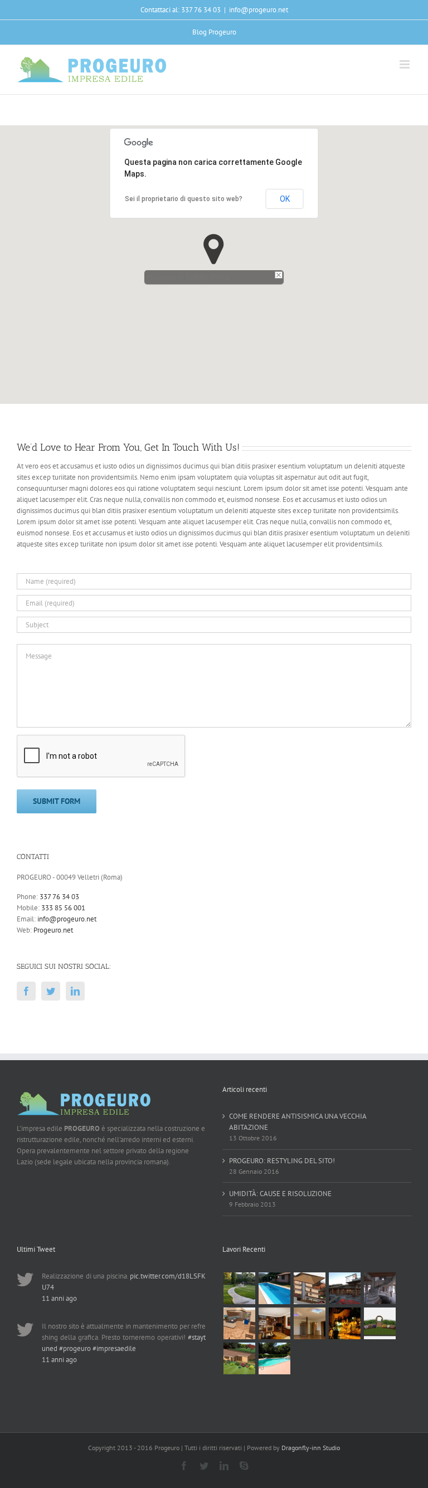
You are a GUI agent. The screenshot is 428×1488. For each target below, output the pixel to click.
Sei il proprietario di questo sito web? (183, 199)
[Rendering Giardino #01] (239, 1358)
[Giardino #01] (239, 1288)
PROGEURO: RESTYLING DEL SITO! (282, 1160)
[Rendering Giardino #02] (379, 1323)
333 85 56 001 (63, 908)
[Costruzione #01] (379, 1288)
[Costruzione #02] (309, 1288)
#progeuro (75, 1348)
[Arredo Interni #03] (239, 1323)
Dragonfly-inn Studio (310, 1447)
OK (285, 198)
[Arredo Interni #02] (274, 1323)
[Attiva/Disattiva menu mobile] (405, 64)
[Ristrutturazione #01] (344, 1288)
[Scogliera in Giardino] (344, 1323)
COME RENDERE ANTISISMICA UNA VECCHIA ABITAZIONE (297, 1121)
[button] (213, 249)
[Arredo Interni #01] (309, 1323)
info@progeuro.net (258, 9)
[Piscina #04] (274, 1288)
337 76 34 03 (59, 896)
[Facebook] (26, 991)
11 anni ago (59, 1298)
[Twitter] (50, 991)
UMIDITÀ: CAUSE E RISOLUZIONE (280, 1193)
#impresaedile (114, 1348)
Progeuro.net (53, 930)
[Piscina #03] (274, 1358)
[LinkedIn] (75, 991)
